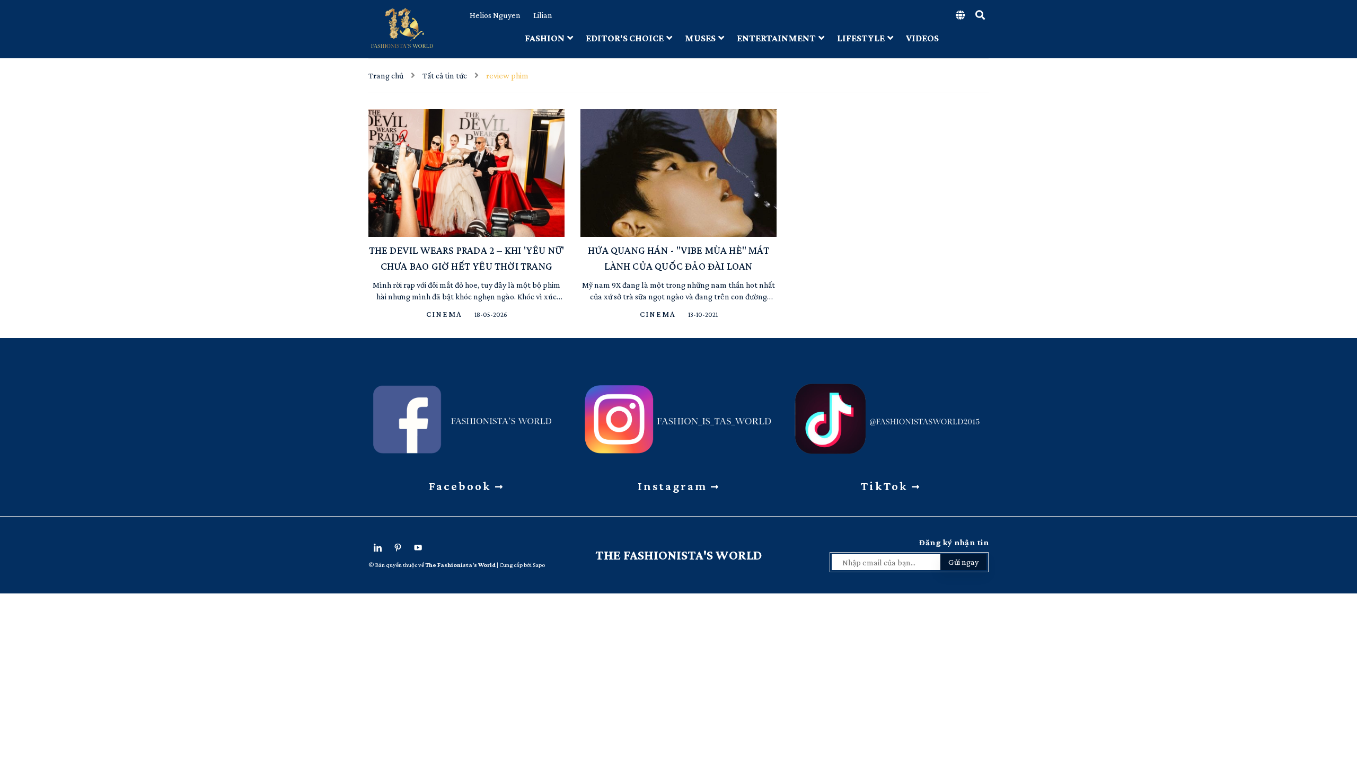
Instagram (674, 486)
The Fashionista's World (678, 555)
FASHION (545, 38)
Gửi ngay (963, 561)
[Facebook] (466, 415)
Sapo (539, 565)
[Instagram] (678, 415)
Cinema (445, 314)
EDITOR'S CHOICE (625, 38)
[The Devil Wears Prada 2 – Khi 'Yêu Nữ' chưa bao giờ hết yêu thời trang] (466, 173)
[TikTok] (890, 415)
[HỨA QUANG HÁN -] (678, 173)
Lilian (542, 15)
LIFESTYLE (861, 38)
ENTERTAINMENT (776, 38)
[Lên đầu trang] (1341, 697)
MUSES (700, 38)
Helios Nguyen (495, 15)
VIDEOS (922, 38)
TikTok (886, 486)
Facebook (462, 486)
